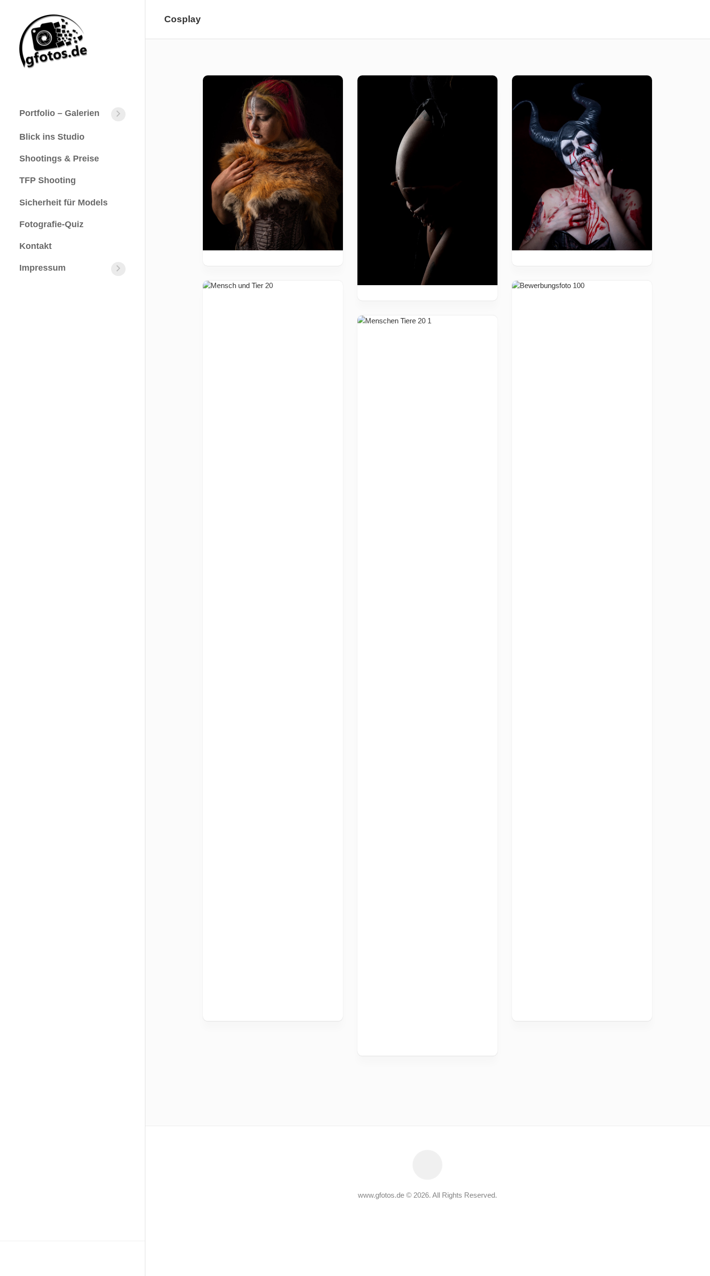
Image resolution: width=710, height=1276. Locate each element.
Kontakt (35, 246)
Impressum (42, 268)
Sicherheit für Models (63, 202)
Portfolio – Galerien (59, 113)
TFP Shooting (47, 180)
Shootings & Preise (59, 158)
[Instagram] (39, 1258)
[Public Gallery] (54, 1258)
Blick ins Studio (52, 137)
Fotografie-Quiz (51, 224)
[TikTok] (70, 1258)
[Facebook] (23, 1258)
